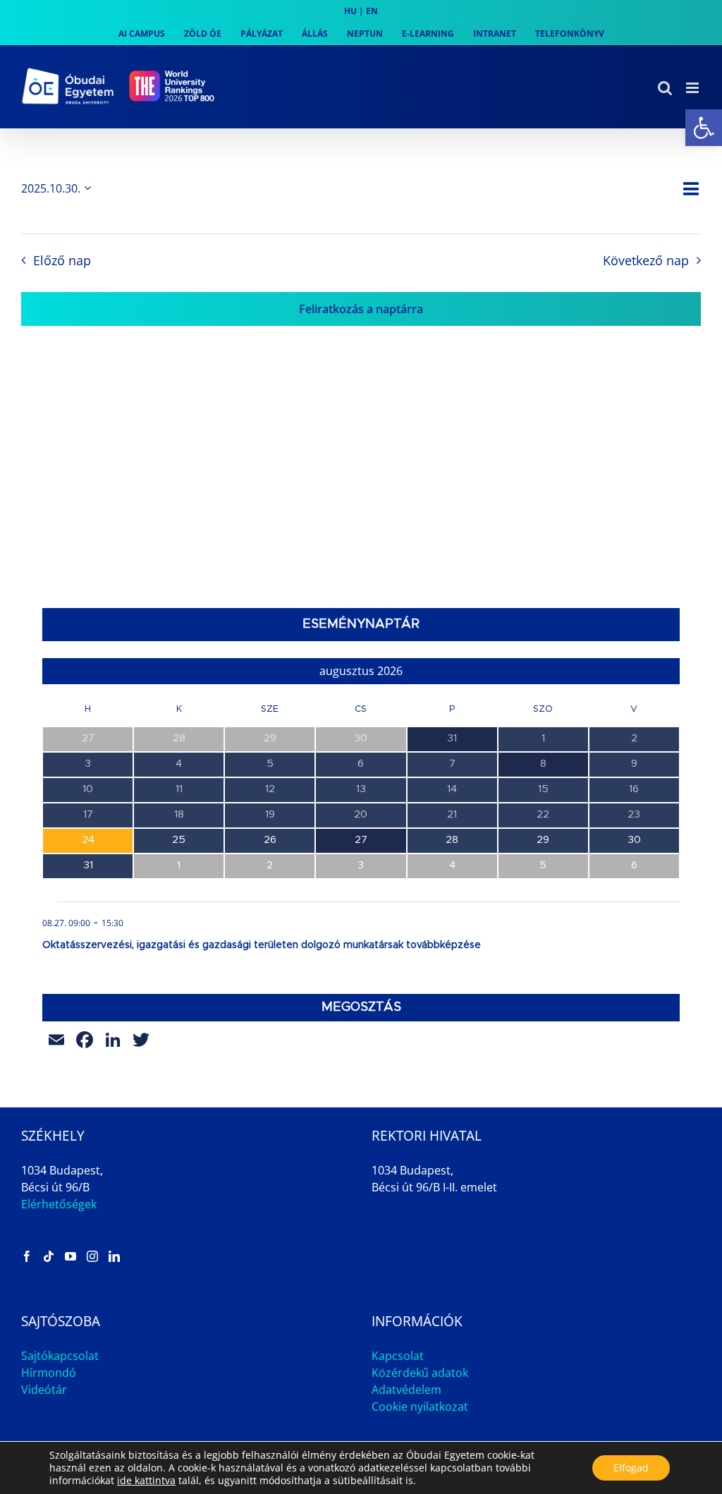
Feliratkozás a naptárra (361, 309)
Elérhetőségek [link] (59, 1204)
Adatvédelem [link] (406, 1389)
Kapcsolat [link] (398, 1356)
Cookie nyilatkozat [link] (420, 1406)
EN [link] (372, 11)
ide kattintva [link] (146, 1480)
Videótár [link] (44, 1389)
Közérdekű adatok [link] (420, 1372)
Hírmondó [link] (48, 1372)
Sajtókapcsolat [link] (60, 1356)
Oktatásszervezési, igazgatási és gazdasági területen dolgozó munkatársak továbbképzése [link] (261, 945)
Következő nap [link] (646, 260)
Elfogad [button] (631, 1467)
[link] (703, 127)
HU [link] (350, 11)
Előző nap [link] (61, 260)
